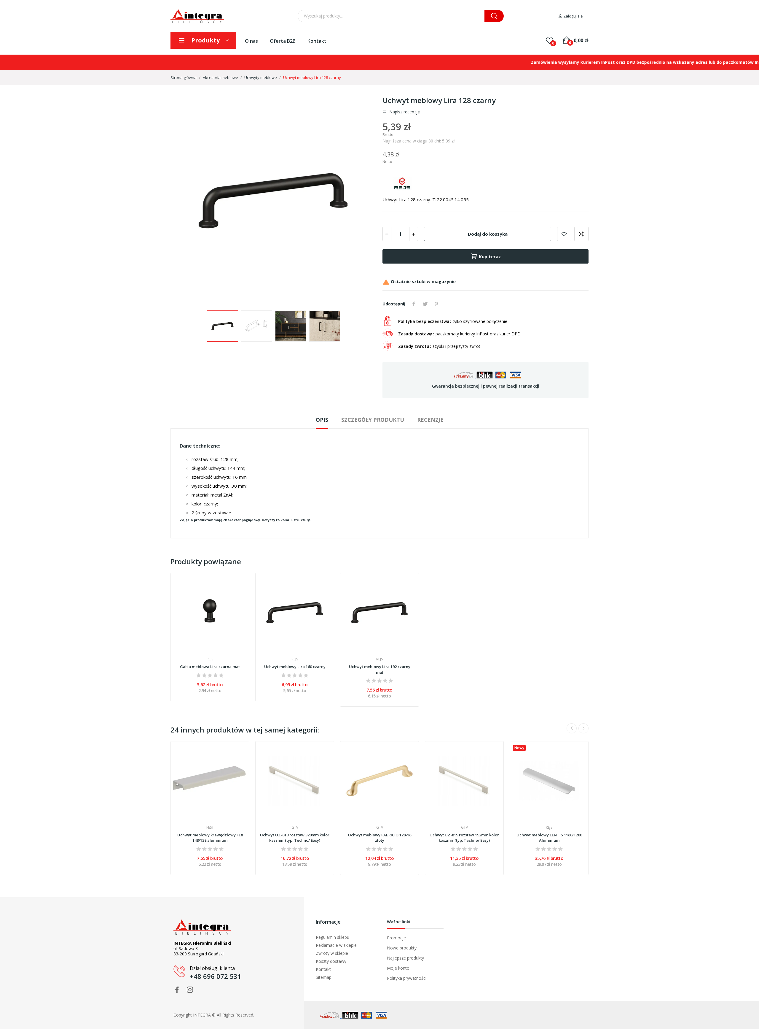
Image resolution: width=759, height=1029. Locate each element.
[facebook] (177, 990)
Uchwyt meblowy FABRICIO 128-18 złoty (379, 837)
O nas (251, 41)
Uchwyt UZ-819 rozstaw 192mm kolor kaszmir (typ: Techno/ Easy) (464, 837)
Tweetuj (425, 303)
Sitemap (323, 977)
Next (363, 201)
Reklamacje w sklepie (336, 945)
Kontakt (316, 41)
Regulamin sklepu (332, 937)
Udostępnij (414, 303)
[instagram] (190, 990)
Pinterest (436, 303)
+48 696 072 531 (215, 976)
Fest (210, 827)
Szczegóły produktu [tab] (372, 419)
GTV (294, 827)
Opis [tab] (322, 419)
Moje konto (398, 968)
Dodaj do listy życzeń (564, 234)
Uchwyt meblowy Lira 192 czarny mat (379, 669)
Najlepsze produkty (405, 958)
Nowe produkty (402, 948)
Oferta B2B (283, 41)
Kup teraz (490, 256)
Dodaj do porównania (581, 234)
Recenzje (430, 419)
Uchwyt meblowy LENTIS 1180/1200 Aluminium (549, 837)
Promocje (396, 938)
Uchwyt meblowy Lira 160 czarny (295, 666)
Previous (184, 201)
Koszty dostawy (331, 961)
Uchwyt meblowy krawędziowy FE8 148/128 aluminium (210, 837)
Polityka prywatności (406, 978)
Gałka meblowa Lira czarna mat (210, 666)
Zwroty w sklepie (332, 953)
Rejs (210, 659)
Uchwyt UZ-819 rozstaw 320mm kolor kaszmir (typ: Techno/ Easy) (294, 837)
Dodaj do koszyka (488, 234)
